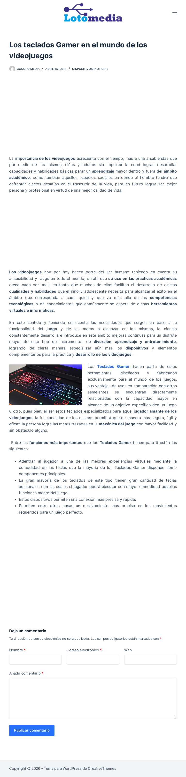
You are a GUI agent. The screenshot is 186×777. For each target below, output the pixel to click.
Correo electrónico (84, 650)
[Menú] (174, 12)
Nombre (17, 650)
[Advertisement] (93, 115)
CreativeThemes (102, 768)
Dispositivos (82, 69)
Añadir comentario (26, 673)
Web (128, 650)
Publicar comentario (32, 730)
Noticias (101, 69)
